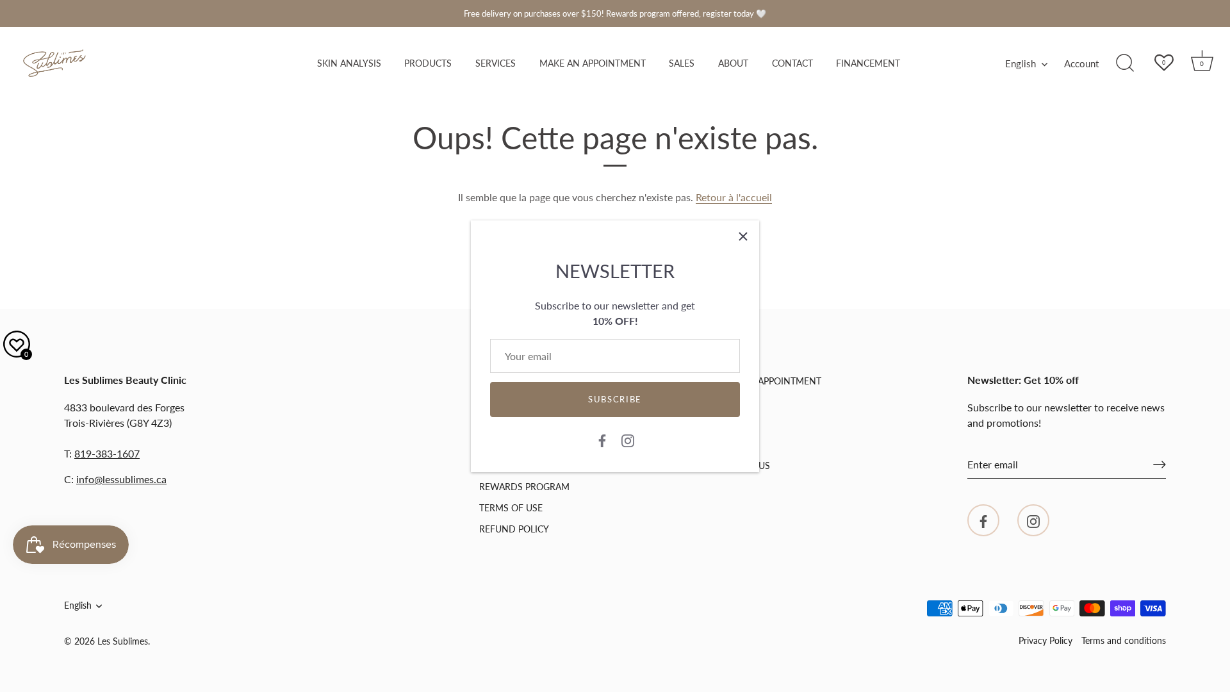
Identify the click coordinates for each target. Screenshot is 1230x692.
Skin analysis (349, 63)
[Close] (743, 236)
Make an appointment (592, 63)
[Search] (1125, 63)
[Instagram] (627, 440)
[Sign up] (1159, 464)
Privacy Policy (1045, 641)
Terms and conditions (1123, 641)
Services (495, 63)
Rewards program (524, 486)
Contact (792, 63)
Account (1081, 63)
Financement (868, 63)
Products (428, 63)
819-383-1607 (107, 453)
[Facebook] (602, 440)
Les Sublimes (122, 641)
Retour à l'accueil (734, 197)
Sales (681, 63)
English (1020, 63)
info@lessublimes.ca (121, 479)
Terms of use (511, 507)
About (733, 63)
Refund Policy (514, 528)
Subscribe (615, 399)
